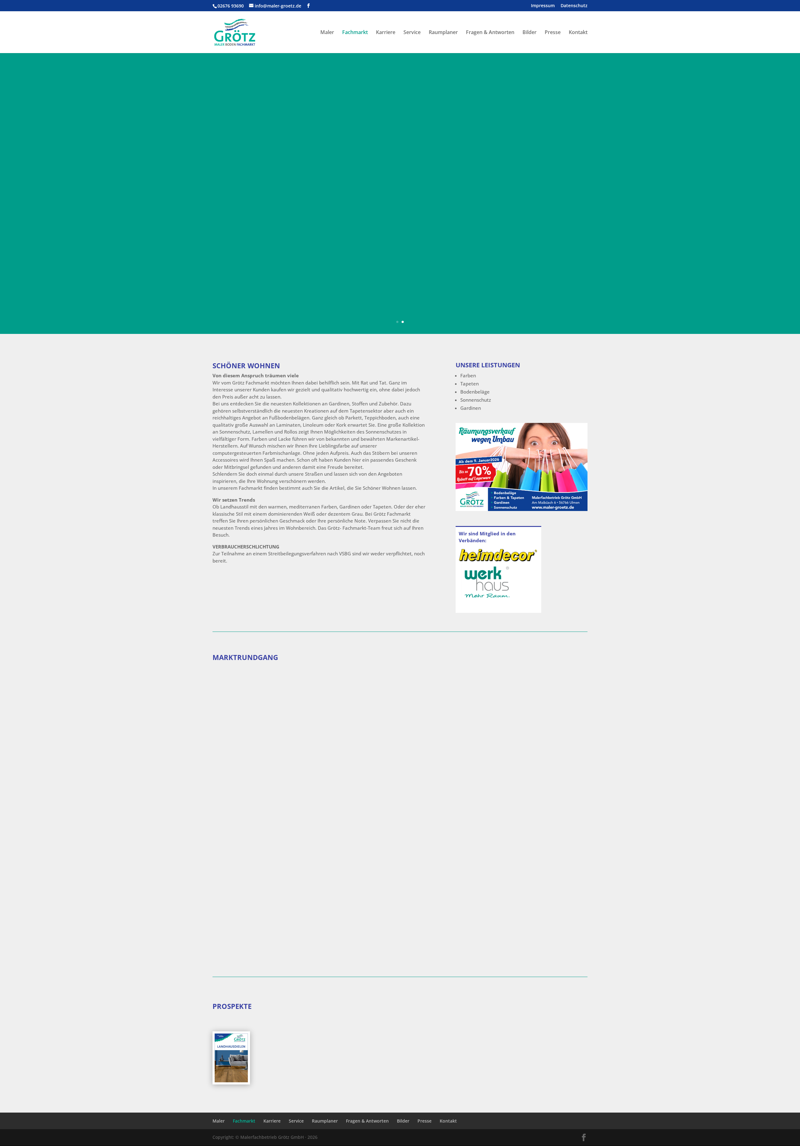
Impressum (543, 5)
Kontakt (578, 33)
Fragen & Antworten (490, 33)
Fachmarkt (355, 33)
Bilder (529, 33)
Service (412, 33)
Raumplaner (443, 33)
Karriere (385, 33)
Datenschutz (574, 5)
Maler (327, 33)
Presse (553, 33)
